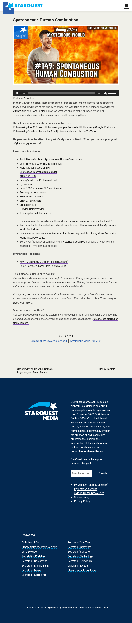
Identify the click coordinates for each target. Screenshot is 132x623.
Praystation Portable (33, 556)
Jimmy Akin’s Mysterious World (39, 547)
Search (103, 473)
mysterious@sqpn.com (74, 241)
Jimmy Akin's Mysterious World (49, 341)
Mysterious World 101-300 (85, 341)
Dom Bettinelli (39, 111)
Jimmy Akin (19, 111)
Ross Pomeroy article (32, 196)
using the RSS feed (32, 127)
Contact (97, 607)
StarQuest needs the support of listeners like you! (88, 461)
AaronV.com (69, 282)
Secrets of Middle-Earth (35, 565)
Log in (105, 607)
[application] (66, 93)
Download (29, 98)
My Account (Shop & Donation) (91, 484)
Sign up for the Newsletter (89, 493)
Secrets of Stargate (79, 551)
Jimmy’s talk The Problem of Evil (38, 180)
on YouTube (89, 131)
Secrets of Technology (80, 556)
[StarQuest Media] (23, 5)
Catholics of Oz (30, 542)
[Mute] (105, 93)
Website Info (85, 607)
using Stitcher (29, 131)
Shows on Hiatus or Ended (82, 570)
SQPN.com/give (23, 143)
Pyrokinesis (26, 184)
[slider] (112, 93)
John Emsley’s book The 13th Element (41, 163)
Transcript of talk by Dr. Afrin (35, 213)
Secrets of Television (80, 561)
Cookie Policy (82, 497)
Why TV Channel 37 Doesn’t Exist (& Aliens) (44, 261)
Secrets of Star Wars (79, 547)
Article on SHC (28, 175)
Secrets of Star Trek (79, 542)
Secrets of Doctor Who (34, 561)
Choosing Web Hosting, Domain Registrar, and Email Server (35, 371)
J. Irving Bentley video (32, 209)
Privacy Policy (82, 501)
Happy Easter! (107, 369)
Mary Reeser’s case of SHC (35, 167)
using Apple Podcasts (65, 127)
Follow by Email (48, 131)
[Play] (17, 93)
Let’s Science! (30, 551)
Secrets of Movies (32, 570)
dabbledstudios (69, 607)
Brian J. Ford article (30, 200)
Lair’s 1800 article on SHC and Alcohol (41, 188)
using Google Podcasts (102, 127)
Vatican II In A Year (78, 565)
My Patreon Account (85, 489)
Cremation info (28, 204)
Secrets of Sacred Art (34, 574)
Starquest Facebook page (65, 233)
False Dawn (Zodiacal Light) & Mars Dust (43, 266)
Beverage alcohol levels (33, 192)
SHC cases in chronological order (38, 171)
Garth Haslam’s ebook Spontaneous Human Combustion (51, 159)
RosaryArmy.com (22, 294)
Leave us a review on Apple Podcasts (90, 221)
